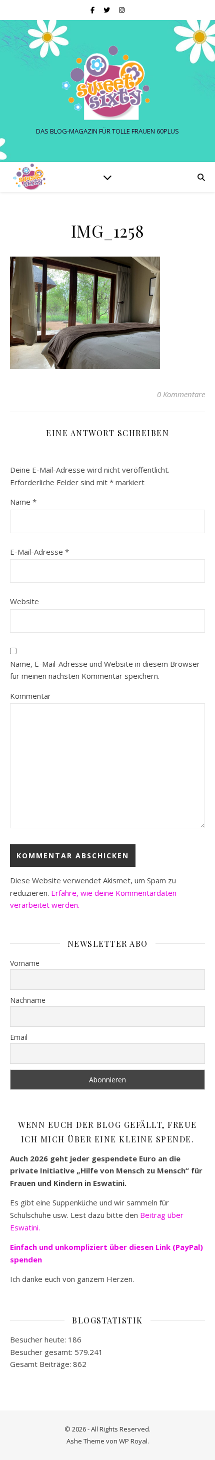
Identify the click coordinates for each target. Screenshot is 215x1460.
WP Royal (133, 1440)
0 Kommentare (181, 394)
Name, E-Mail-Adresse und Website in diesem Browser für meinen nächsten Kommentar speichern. (105, 670)
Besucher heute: (39, 1339)
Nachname (28, 1000)
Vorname (25, 963)
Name (23, 502)
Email (19, 1037)
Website (24, 601)
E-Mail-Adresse (39, 552)
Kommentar (30, 696)
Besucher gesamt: (42, 1352)
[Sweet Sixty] (108, 82)
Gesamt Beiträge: (41, 1364)
